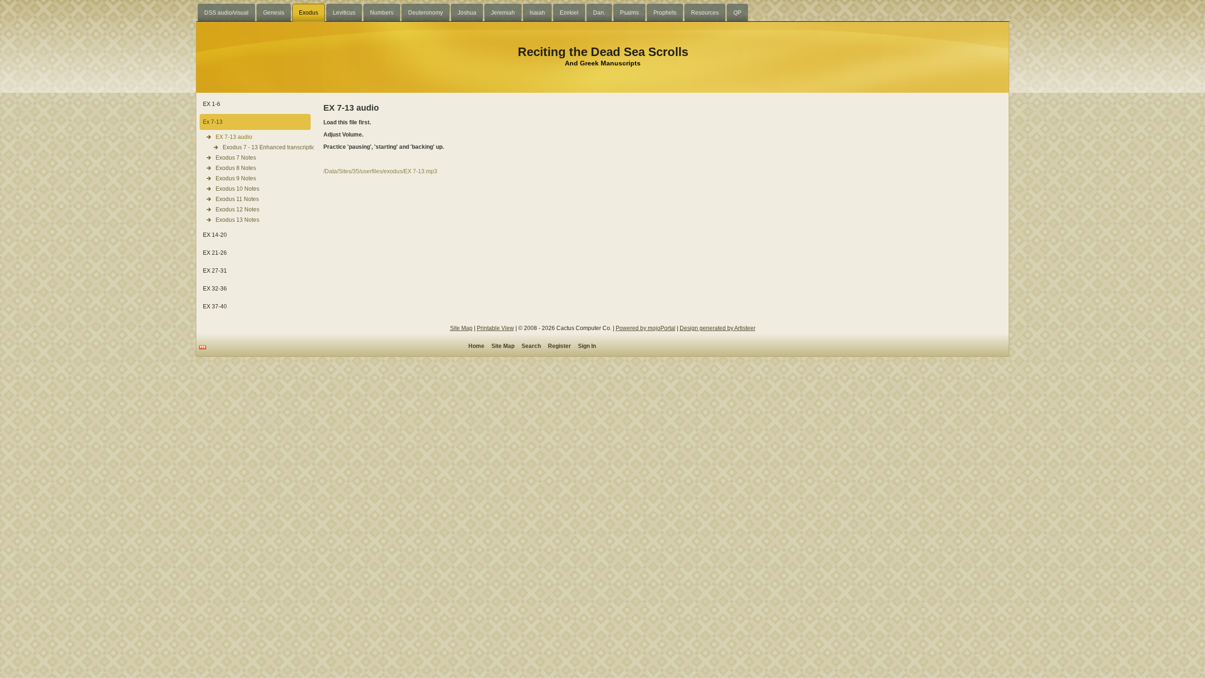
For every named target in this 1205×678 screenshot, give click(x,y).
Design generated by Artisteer (717, 328)
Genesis (273, 12)
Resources (705, 12)
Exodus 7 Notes (236, 157)
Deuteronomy (425, 12)
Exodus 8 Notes (236, 168)
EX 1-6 (211, 104)
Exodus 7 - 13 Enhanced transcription (267, 147)
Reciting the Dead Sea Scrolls (603, 52)
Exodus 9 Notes (236, 178)
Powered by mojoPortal (645, 328)
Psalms (629, 12)
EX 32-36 (215, 288)
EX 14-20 (215, 235)
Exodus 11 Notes (237, 199)
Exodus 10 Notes (237, 189)
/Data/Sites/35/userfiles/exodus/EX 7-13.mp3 (380, 171)
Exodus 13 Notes (237, 220)
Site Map (461, 328)
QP (737, 12)
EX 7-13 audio (234, 137)
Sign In (587, 346)
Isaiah (537, 12)
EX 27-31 (215, 270)
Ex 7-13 (213, 122)
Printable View (495, 328)
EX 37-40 (215, 306)
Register (559, 346)
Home (476, 346)
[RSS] (202, 347)
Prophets (664, 12)
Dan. (599, 12)
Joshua (467, 12)
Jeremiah (503, 12)
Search (531, 346)
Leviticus (344, 12)
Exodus (308, 12)
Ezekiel (569, 12)
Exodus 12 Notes (237, 209)
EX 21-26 (215, 253)
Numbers (382, 12)
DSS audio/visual (226, 12)
